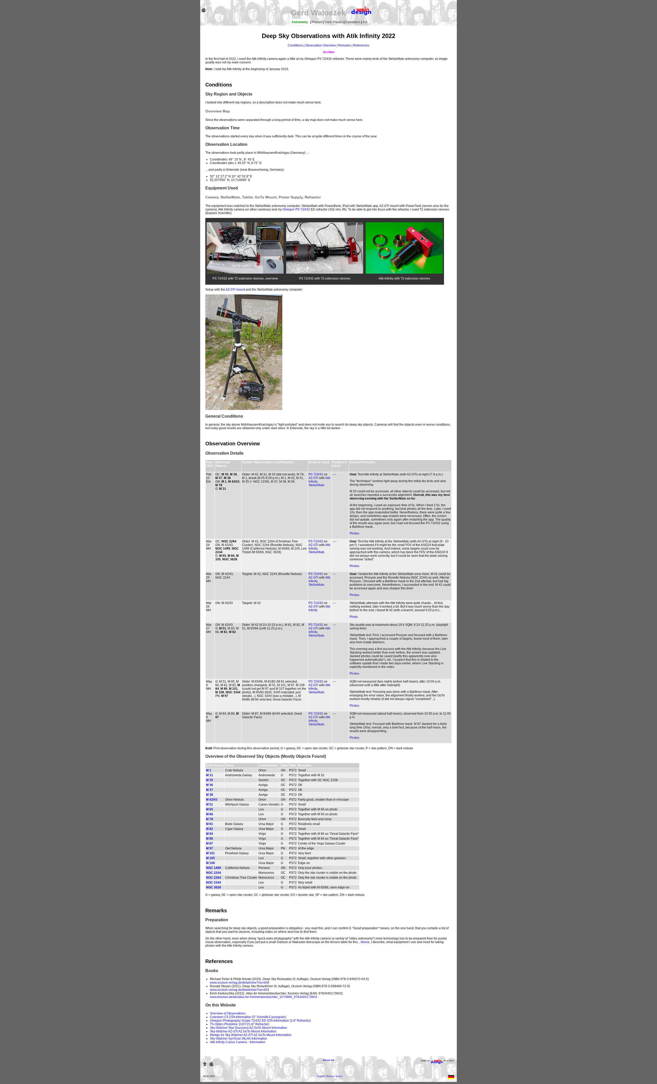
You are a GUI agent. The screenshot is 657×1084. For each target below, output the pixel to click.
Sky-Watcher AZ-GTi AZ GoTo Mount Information (243, 1031)
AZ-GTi (230, 289)
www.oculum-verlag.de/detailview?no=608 (239, 982)
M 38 (209, 795)
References (361, 45)
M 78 (209, 819)
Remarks (344, 45)
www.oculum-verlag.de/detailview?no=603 (239, 990)
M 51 (209, 804)
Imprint (321, 1076)
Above (365, 942)
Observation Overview (320, 45)
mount (240, 289)
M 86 (209, 838)
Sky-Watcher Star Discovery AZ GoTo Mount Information (248, 1028)
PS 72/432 (315, 474)
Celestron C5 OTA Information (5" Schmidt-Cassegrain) (248, 1017)
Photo (354, 617)
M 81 (209, 824)
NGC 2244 (213, 873)
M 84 (209, 834)
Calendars (353, 22)
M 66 (209, 814)
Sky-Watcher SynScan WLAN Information (238, 1038)
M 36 (209, 785)
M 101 (210, 853)
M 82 (209, 829)
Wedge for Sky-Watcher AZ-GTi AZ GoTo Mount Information (251, 1035)
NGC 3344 (213, 882)
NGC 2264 (213, 877)
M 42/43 (211, 799)
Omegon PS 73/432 (296, 209)
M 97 (209, 848)
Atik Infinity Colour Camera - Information (237, 1042)
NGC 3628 (213, 887)
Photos (317, 22)
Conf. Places (334, 22)
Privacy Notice (334, 1076)
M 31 (209, 775)
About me (328, 1060)
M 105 (210, 858)
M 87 (209, 843)
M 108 (210, 863)
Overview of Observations (228, 1013)
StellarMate (316, 485)
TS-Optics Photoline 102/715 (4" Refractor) (239, 1024)
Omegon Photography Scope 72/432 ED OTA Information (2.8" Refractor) (260, 1020)
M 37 (209, 790)
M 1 (208, 770)
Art (365, 22)
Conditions (295, 45)
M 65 (209, 809)
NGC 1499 (213, 868)
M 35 (209, 780)
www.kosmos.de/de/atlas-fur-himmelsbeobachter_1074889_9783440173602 (263, 997)
